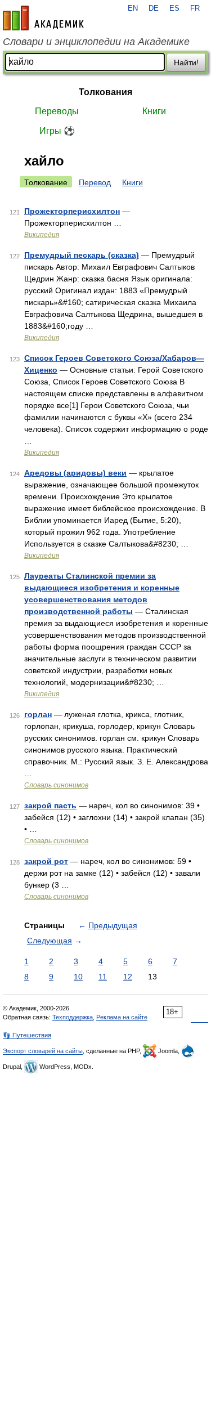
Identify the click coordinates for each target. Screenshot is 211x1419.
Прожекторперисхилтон (72, 211)
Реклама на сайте (121, 1017)
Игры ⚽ (57, 131)
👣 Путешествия (27, 1035)
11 (102, 976)
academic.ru (43, 18)
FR (195, 8)
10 (78, 976)
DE (154, 8)
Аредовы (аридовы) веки (75, 472)
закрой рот (46, 861)
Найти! (186, 62)
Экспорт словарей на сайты (43, 1051)
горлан (38, 714)
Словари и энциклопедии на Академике (96, 41)
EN (133, 8)
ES (174, 8)
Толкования (105, 92)
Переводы (57, 111)
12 (127, 976)
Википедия (41, 235)
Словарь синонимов (56, 785)
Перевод (95, 182)
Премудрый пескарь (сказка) (81, 254)
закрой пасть (50, 805)
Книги (154, 111)
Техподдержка (72, 1017)
